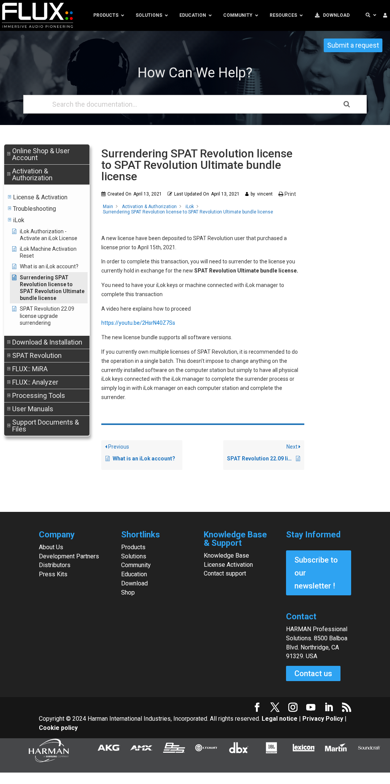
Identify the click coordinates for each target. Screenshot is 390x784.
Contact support (225, 573)
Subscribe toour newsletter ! (316, 572)
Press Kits (53, 574)
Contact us (313, 673)
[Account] (385, 15)
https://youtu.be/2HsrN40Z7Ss (138, 323)
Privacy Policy (322, 718)
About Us (51, 547)
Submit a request (353, 45)
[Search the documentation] (347, 104)
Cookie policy (58, 727)
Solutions (133, 556)
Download (134, 583)
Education (134, 574)
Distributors (54, 565)
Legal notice (280, 718)
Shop (128, 592)
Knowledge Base (226, 555)
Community (136, 565)
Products (133, 547)
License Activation (228, 564)
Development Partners (69, 556)
